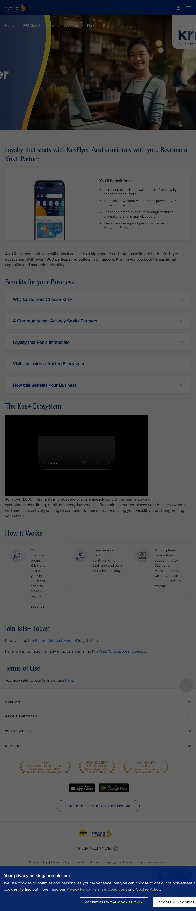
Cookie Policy (148, 889)
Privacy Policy (78, 889)
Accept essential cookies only (114, 902)
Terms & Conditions (110, 889)
